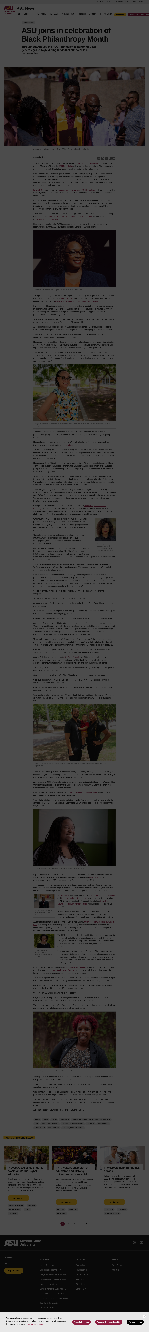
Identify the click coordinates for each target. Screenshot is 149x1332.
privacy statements (35, 1324)
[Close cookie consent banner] (144, 1316)
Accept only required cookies (109, 1322)
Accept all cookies (81, 1322)
